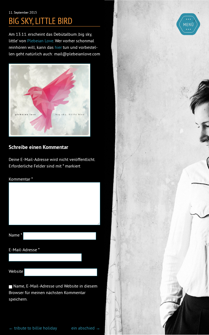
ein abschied (85, 328)
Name (15, 235)
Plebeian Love (40, 40)
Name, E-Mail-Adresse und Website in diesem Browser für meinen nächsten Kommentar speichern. (53, 292)
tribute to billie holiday (33, 328)
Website (16, 271)
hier (58, 47)
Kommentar (21, 179)
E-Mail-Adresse (24, 249)
